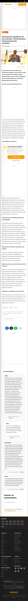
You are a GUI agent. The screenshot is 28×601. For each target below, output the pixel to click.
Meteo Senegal (17, 536)
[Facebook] (20, 1)
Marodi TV (3, 560)
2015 (22, 524)
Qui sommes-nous (17, 558)
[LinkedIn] (15, 571)
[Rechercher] (16, 4)
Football (2, 547)
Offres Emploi (16, 547)
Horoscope (16, 545)
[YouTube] (24, 1)
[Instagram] (24, 568)
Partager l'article (16, 160)
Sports (2, 545)
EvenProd (3, 561)
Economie (3, 540)
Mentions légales (12, 588)
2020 (3, 524)
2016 (18, 524)
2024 (11, 521)
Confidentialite (17, 561)
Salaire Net (16, 538)
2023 (14, 521)
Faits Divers (3, 550)
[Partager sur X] (11, 328)
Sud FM (2, 574)
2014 (3, 526)
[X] (18, 568)
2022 (18, 521)
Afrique (2, 554)
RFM (2, 571)
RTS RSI (2, 576)
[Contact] (17, 1)
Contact (15, 560)
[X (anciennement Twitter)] (22, 1)
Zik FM (2, 573)
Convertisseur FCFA (18, 535)
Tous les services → (18, 550)
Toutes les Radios (4, 569)
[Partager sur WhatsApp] (15, 328)
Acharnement (5, 307)
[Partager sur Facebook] (7, 328)
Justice (2, 538)
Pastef (16, 307)
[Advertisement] (14, 19)
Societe (2, 536)
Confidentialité (20, 588)
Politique (3, 535)
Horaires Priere (17, 540)
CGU (15, 563)
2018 (11, 524)
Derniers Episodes (4, 558)
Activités (11, 307)
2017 (14, 524)
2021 (22, 521)
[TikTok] (26, 1)
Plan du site (7, 588)
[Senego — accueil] (8, 4)
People (2, 543)
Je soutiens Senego (16, 157)
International (3, 542)
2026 (3, 521)
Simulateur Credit (17, 548)
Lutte (2, 548)
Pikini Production (4, 565)
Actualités (5, 32)
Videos (2, 552)
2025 (7, 521)
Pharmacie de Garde (18, 542)
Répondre (11, 418)
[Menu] (2, 4)
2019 (7, 524)
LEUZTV (2, 563)
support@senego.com (20, 586)
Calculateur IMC (17, 543)
